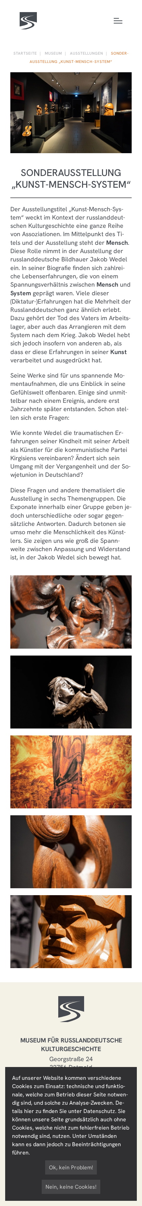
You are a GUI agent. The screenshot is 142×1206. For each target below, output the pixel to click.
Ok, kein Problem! (71, 1167)
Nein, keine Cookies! (71, 1186)
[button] (71, 611)
